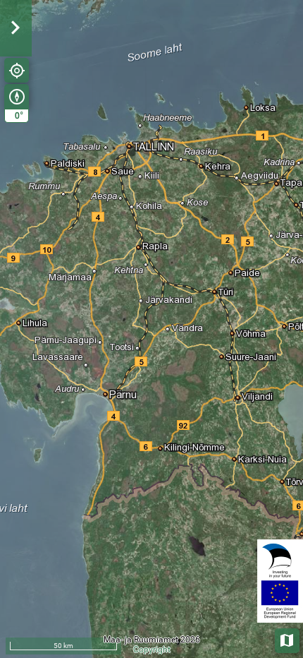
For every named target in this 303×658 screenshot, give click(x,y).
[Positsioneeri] (16, 70)
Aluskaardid (287, 639)
